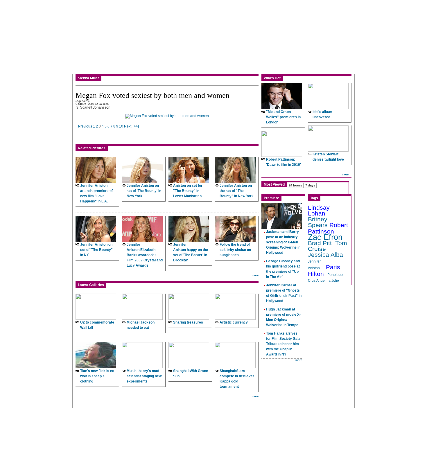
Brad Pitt (320, 243)
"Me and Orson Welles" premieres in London (283, 117)
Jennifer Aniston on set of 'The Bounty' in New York (144, 191)
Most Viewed (274, 184)
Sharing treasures (188, 322)
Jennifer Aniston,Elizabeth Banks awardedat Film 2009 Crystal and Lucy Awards (145, 255)
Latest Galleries (91, 285)
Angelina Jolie (327, 281)
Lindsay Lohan (319, 210)
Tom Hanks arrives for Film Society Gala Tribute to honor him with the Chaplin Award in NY (283, 343)
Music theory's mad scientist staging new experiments (144, 376)
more (255, 275)
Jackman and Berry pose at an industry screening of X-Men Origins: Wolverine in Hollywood (283, 242)
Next (127, 126)
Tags (314, 198)
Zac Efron (325, 237)
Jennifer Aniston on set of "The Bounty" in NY (96, 250)
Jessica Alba (325, 254)
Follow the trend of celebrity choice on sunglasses (235, 250)
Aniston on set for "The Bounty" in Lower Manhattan (187, 191)
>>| (136, 126)
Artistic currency (234, 322)
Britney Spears (318, 222)
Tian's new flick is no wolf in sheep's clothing (97, 376)
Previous (85, 126)
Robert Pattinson (328, 228)
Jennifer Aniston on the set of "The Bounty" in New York (237, 191)
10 (121, 126)
